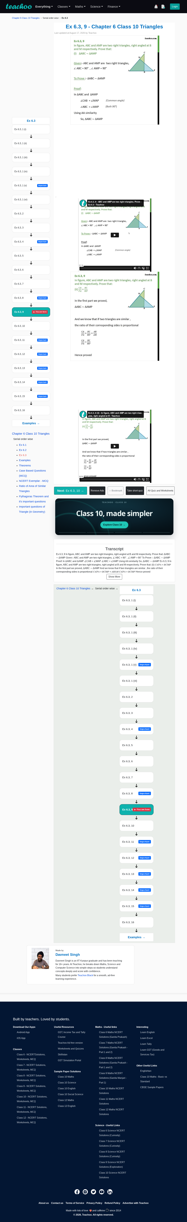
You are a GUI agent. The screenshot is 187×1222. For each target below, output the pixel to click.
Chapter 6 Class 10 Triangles (26, 18)
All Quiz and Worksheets (160, 490)
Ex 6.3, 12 (30, 354)
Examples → (31, 423)
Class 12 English (67, 1106)
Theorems (25, 465)
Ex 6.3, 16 (19, 410)
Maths (79, 6)
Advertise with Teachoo (136, 1203)
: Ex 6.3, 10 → (70, 490)
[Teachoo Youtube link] (102, 1191)
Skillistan (62, 1054)
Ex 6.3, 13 (30, 368)
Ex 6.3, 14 (30, 382)
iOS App (21, 1038)
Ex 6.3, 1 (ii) (20, 143)
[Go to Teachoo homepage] (19, 7)
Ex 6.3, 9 (30, 312)
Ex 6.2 (22, 450)
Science (95, 6)
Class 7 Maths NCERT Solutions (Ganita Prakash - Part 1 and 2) (113, 1047)
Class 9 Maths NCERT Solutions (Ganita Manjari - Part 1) (113, 1078)
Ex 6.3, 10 (19, 326)
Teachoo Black (85, 975)
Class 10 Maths (66, 1077)
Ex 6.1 (22, 444)
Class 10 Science (67, 1082)
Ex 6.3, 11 (30, 340)
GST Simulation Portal (69, 1060)
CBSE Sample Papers (151, 1087)
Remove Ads (97, 490)
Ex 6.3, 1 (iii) (20, 157)
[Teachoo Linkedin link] (109, 1191)
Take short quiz (135, 490)
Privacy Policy (94, 1203)
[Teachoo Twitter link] (94, 1191)
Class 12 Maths (66, 1100)
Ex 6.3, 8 (30, 298)
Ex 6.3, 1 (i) (20, 129)
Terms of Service (75, 1203)
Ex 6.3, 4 (30, 241)
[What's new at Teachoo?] (156, 6)
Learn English (147, 1032)
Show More (114, 576)
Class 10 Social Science (70, 1094)
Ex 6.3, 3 (19, 227)
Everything (42, 6)
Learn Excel (146, 1038)
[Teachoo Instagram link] (86, 1191)
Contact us (57, 1203)
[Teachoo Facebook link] (77, 1191)
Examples (25, 460)
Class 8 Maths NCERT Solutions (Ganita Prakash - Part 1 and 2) (113, 1063)
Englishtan (145, 1071)
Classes (63, 6)
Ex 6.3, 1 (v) (30, 185)
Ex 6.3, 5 (19, 255)
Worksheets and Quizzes (71, 1048)
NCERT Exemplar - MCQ (33, 480)
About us (44, 1203)
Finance (113, 6)
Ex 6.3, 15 (30, 396)
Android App (23, 1032)
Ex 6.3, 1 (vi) (20, 199)
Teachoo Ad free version (70, 1043)
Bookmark (115, 490)
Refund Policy (112, 1203)
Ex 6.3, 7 (19, 284)
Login (175, 6)
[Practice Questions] (163, 6)
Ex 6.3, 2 (19, 213)
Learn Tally (146, 1044)
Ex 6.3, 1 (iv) (20, 171)
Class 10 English (67, 1088)
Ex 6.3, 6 (19, 270)
